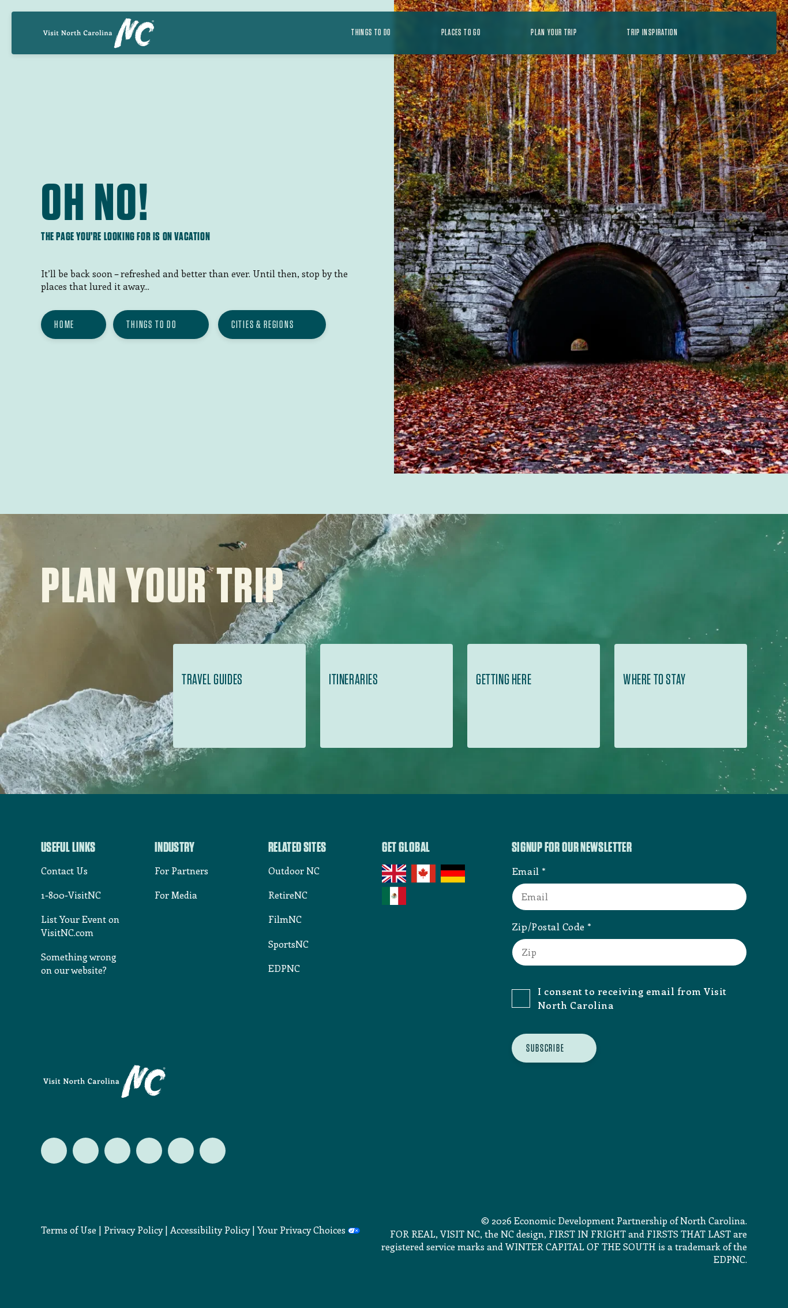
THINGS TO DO (151, 324)
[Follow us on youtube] (181, 1151)
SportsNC (288, 944)
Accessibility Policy (210, 1230)
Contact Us (64, 870)
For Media (176, 895)
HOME (64, 324)
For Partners (181, 870)
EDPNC (284, 968)
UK (395, 873)
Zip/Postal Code (548, 926)
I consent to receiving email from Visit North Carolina (632, 998)
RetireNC (287, 895)
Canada (424, 873)
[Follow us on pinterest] (149, 1151)
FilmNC (285, 919)
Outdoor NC (294, 870)
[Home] (98, 33)
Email (525, 870)
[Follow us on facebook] (86, 1151)
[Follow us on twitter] (54, 1151)
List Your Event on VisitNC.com (80, 925)
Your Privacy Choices (301, 1229)
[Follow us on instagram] (117, 1151)
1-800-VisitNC (71, 895)
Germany (454, 873)
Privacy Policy (133, 1230)
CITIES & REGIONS (262, 324)
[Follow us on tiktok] (213, 1151)
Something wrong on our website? (79, 963)
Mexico (395, 895)
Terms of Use (68, 1230)
